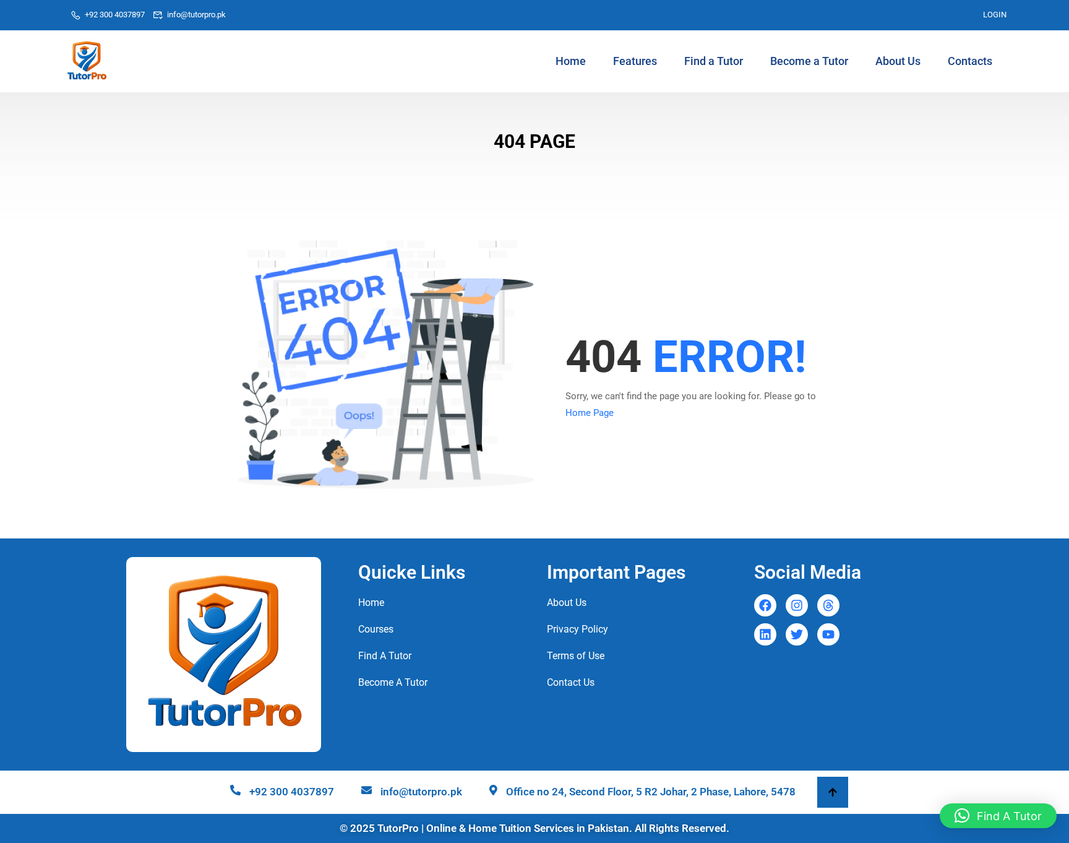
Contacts (970, 60)
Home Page (589, 412)
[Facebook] (765, 605)
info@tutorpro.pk (196, 14)
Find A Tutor (384, 656)
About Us (898, 60)
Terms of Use (575, 656)
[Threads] (828, 605)
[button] (998, 815)
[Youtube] (828, 634)
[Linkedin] (765, 634)
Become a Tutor (809, 60)
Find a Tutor (713, 60)
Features (635, 60)
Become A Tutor (392, 682)
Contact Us (571, 682)
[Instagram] (797, 605)
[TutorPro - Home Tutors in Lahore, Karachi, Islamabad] (86, 61)
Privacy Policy (577, 629)
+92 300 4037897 (115, 14)
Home (571, 60)
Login (995, 14)
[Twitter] (797, 634)
